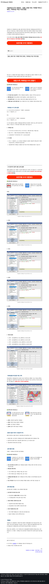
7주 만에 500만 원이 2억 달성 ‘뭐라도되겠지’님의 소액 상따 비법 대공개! (18, 414)
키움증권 (14, 543)
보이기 (11, 50)
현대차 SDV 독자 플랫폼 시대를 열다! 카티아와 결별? (36, 458)
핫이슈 (22, 2)
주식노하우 (34, 2)
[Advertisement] (24, 20)
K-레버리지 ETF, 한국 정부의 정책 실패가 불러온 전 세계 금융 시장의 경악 (18, 459)
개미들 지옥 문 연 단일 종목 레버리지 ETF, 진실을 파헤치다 (36, 185)
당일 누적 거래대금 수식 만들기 (24, 80)
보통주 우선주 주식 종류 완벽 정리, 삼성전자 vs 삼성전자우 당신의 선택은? (36, 89)
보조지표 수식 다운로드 (24, 43)
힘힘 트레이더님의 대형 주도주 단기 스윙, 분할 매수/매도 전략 (36, 414)
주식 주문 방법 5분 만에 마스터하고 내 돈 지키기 (17, 88)
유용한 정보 (28, 2)
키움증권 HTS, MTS (42, 2)
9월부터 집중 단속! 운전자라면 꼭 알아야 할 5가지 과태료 (17, 184)
